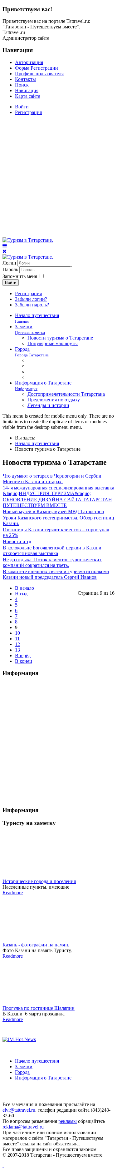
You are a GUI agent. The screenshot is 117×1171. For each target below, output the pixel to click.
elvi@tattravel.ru (18, 1110)
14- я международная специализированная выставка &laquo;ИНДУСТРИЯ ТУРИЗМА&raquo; (58, 490)
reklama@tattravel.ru (23, 1126)
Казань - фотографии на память (35, 944)
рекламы (67, 1121)
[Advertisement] (58, 178)
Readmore (12, 892)
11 (17, 638)
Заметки (30, 329)
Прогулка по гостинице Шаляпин (38, 1008)
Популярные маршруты (52, 343)
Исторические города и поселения (39, 881)
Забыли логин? (31, 299)
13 (17, 649)
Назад (21, 593)
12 (17, 644)
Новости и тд (17, 541)
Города (32, 351)
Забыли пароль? (32, 304)
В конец (23, 661)
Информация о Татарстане (43, 1077)
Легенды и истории (48, 405)
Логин (9, 262)
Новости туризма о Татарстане (60, 337)
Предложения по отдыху (53, 399)
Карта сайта (27, 96)
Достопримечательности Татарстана (66, 394)
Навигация (26, 90)
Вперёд (23, 655)
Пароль (10, 269)
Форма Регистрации (36, 68)
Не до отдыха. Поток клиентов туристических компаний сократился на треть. (52, 562)
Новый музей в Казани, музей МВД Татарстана (53, 511)
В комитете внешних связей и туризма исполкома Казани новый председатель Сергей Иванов (56, 574)
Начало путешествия (37, 1061)
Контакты (25, 79)
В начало (24, 588)
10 (17, 633)
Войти (22, 106)
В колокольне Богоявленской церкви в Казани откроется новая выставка (52, 550)
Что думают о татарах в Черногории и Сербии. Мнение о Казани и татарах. (53, 478)
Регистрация (28, 112)
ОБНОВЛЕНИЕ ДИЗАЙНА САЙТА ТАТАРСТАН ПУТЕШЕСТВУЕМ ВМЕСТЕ (57, 502)
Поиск (22, 84)
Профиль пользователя (39, 73)
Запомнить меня (19, 276)
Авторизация (29, 62)
